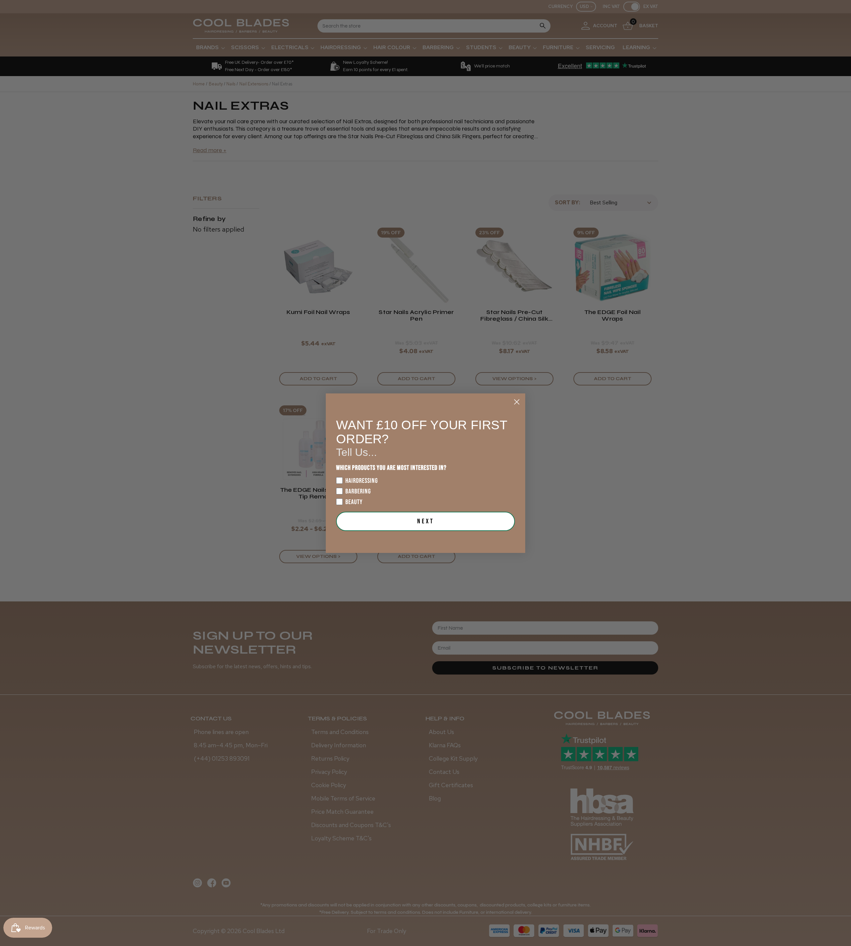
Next (425, 521)
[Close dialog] (517, 402)
